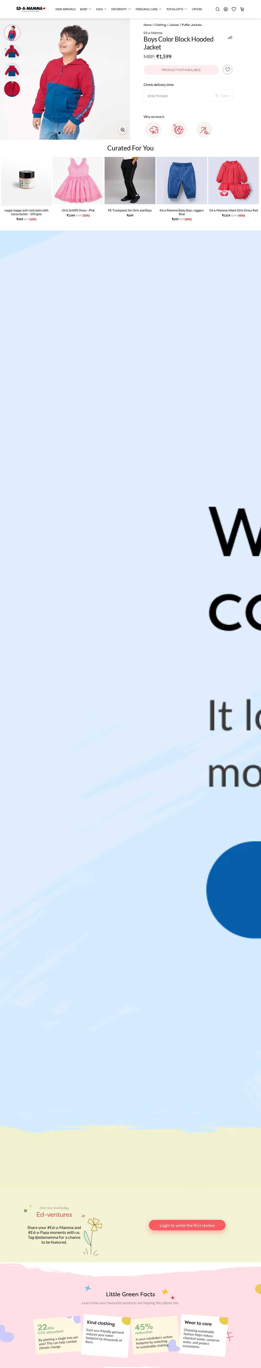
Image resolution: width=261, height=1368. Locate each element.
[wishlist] (233, 9)
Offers (197, 9)
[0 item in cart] (242, 9)
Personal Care (147, 9)
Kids (99, 9)
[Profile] (225, 9)
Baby (83, 9)
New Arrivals (65, 9)
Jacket (174, 25)
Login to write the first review (187, 1225)
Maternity (119, 9)
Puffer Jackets (192, 25)
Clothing (160, 25)
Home (148, 25)
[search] (217, 9)
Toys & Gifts (174, 9)
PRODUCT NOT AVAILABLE (181, 70)
